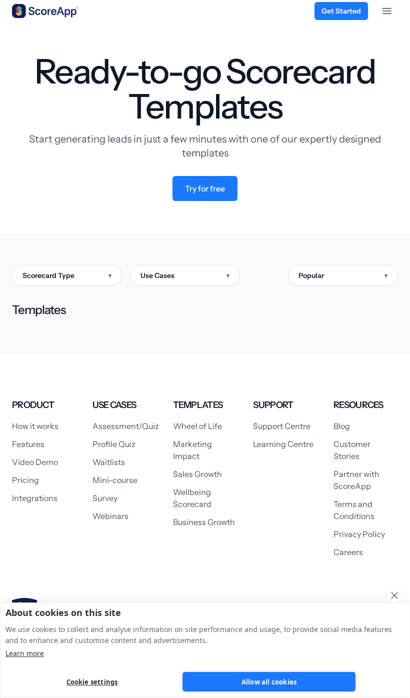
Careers (348, 552)
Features (28, 444)
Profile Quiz (114, 444)
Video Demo (35, 462)
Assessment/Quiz (125, 426)
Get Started (341, 11)
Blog (342, 426)
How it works (35, 426)
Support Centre (281, 426)
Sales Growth (197, 474)
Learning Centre (283, 444)
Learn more (25, 653)
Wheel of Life (197, 426)
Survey (105, 498)
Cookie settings (92, 682)
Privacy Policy (359, 534)
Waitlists (108, 462)
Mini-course (115, 480)
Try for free (205, 189)
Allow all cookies (269, 682)
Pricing (25, 480)
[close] (394, 595)
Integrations (35, 498)
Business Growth (204, 522)
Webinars (110, 516)
